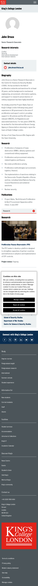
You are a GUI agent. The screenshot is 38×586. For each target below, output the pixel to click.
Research (6, 211)
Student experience (16, 383)
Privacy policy (13, 563)
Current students (15, 403)
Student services (15, 427)
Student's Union (14, 471)
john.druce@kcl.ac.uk (16, 67)
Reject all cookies (19, 305)
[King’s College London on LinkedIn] (21, 340)
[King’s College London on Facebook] (5, 340)
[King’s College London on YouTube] (26, 340)
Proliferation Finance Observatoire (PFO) (16, 244)
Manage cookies (14, 582)
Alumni (11, 412)
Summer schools (15, 378)
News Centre (13, 461)
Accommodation (14, 432)
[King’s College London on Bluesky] (32, 340)
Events (11, 466)
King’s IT (12, 441)
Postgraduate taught (16, 364)
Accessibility (12, 577)
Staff (11, 407)
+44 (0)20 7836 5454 (8, 499)
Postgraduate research (17, 369)
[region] (19, 293)
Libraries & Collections (17, 437)
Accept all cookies (19, 310)
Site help (11, 573)
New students (14, 398)
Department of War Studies (13, 321)
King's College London (12, 8)
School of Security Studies (13, 317)
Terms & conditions (15, 558)
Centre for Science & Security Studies (17, 324)
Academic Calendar (16, 446)
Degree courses (14, 359)
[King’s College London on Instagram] (15, 340)
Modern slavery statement (17, 568)
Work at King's (14, 480)
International (13, 373)
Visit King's (13, 475)
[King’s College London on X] (10, 340)
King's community (15, 485)
